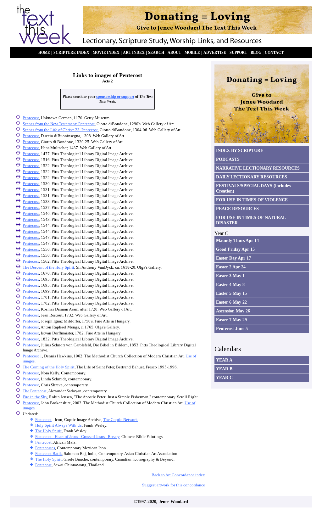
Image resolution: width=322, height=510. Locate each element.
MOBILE (192, 53)
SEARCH (156, 53)
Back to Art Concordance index (178, 475)
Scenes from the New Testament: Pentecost (59, 123)
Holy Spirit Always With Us (58, 425)
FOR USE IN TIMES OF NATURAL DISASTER (251, 220)
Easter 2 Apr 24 (231, 266)
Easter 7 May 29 (231, 319)
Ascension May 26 (233, 310)
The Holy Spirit (48, 431)
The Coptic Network (120, 419)
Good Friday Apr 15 (235, 249)
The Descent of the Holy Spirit (48, 267)
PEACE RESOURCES (237, 208)
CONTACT (274, 53)
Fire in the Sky (35, 397)
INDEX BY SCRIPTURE (239, 150)
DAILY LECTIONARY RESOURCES (251, 176)
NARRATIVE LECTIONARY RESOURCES (258, 168)
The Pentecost (35, 391)
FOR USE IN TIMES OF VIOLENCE (252, 199)
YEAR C (224, 377)
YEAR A (224, 359)
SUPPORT (238, 53)
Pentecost (31, 117)
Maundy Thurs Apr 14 (237, 240)
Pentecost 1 (32, 356)
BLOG (256, 53)
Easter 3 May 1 (230, 275)
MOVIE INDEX (106, 53)
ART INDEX (134, 53)
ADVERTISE (214, 53)
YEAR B (224, 368)
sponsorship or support (115, 96)
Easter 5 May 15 (231, 293)
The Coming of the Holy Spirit (49, 367)
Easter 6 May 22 (231, 302)
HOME (44, 53)
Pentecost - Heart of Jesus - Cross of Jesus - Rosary (77, 436)
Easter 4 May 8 (230, 284)
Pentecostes (45, 448)
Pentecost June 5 (232, 328)
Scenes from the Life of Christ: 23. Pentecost (60, 129)
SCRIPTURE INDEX (71, 53)
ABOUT (174, 53)
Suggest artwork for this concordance (173, 485)
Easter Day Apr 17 (233, 258)
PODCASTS (228, 159)
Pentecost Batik (48, 453)
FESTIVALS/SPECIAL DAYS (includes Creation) (253, 188)
